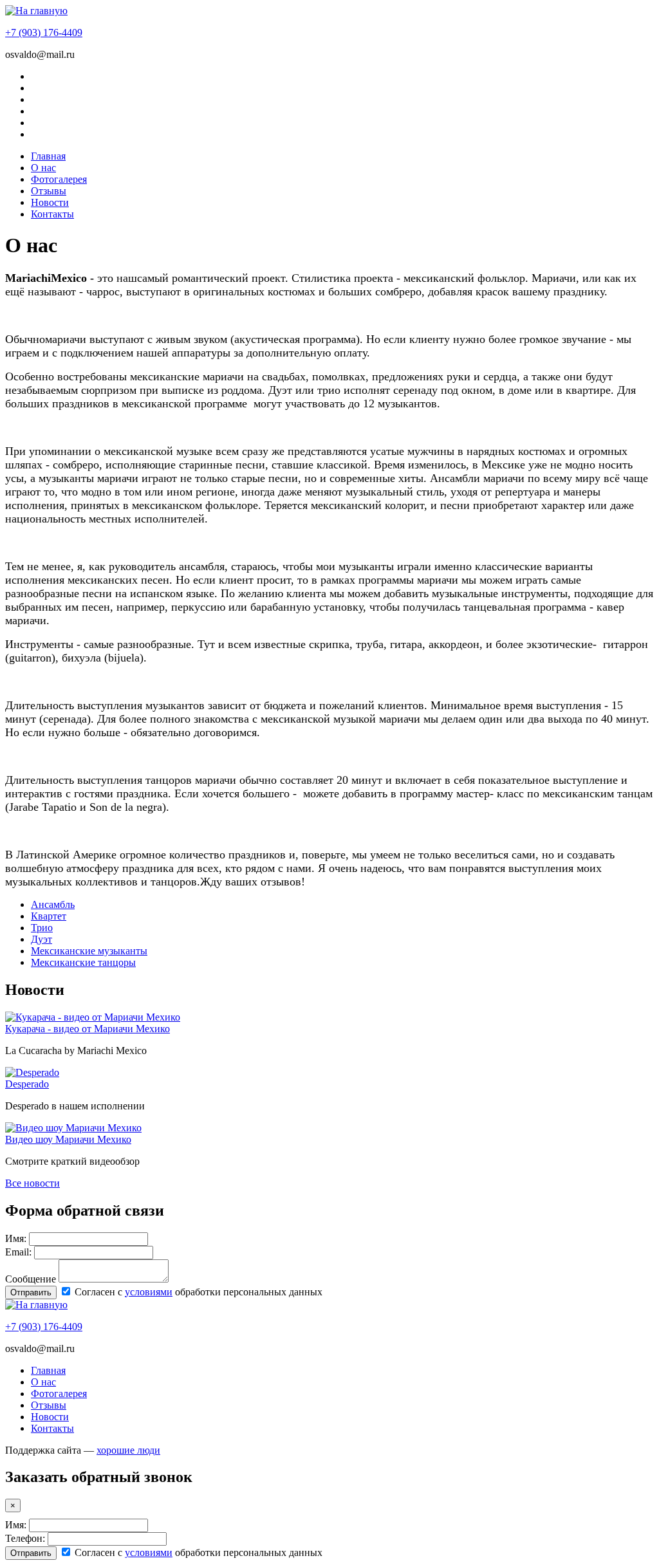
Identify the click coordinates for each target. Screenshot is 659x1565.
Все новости (32, 1183)
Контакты (52, 213)
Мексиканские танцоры (83, 962)
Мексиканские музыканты (89, 950)
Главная (48, 156)
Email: (18, 1251)
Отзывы (48, 190)
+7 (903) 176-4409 (43, 32)
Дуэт (41, 939)
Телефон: (25, 1538)
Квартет (48, 916)
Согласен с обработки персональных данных (197, 1291)
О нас (43, 167)
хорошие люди (128, 1450)
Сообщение (30, 1278)
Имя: (15, 1238)
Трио (42, 927)
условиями (148, 1291)
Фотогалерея (59, 179)
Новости (50, 202)
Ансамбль (53, 904)
